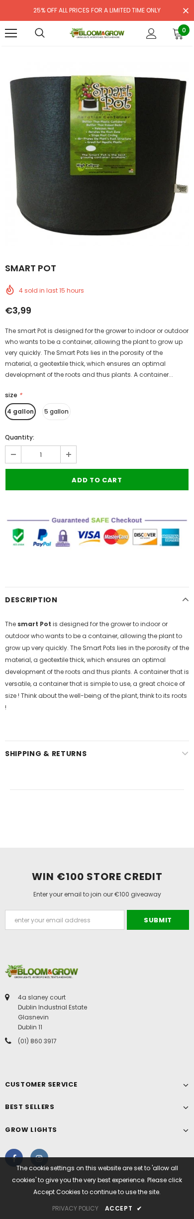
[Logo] (97, 32)
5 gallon (56, 411)
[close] (186, 11)
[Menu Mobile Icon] (11, 33)
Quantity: (19, 437)
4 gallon (20, 411)
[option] (97, 154)
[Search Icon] (40, 33)
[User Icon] (151, 33)
